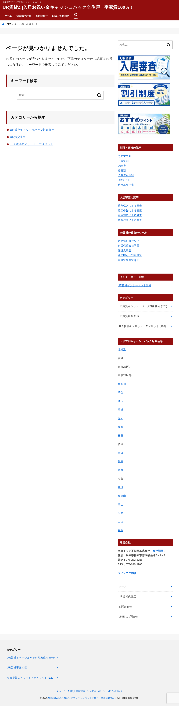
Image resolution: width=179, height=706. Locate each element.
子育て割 (123, 161)
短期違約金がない (128, 241)
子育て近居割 (126, 175)
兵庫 (120, 461)
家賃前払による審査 (130, 215)
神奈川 (122, 384)
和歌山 (122, 495)
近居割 (122, 170)
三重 (120, 435)
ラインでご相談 (127, 573)
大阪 (120, 452)
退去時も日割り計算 (130, 255)
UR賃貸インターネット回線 (134, 285)
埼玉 (120, 401)
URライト (124, 180)
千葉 (120, 392)
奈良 (120, 487)
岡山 (120, 504)
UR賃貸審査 (18, 136)
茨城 (120, 409)
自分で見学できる (128, 260)
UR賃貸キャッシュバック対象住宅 (32, 129)
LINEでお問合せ (60, 15)
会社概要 (158, 550)
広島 (120, 513)
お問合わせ (42, 15)
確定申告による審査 (130, 210)
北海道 (122, 349)
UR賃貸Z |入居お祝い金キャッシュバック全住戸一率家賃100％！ (68, 7)
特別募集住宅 (126, 184)
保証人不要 (124, 250)
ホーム (8, 15)
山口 (120, 521)
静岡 (120, 427)
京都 (120, 470)
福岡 (120, 530)
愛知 (120, 418)
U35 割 (122, 165)
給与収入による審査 (130, 205)
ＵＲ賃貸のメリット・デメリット (31, 144)
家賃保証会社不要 (128, 245)
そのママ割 (124, 156)
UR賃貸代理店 (23, 15)
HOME (8, 24)
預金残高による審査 (130, 220)
